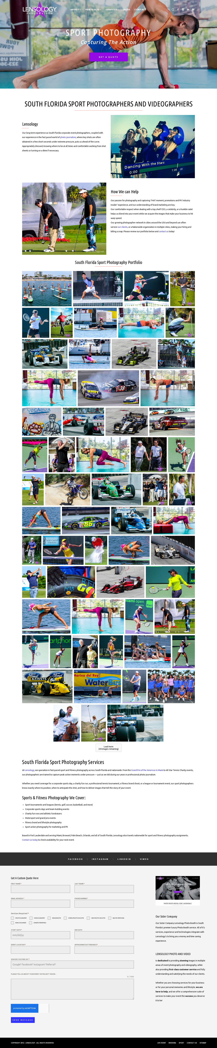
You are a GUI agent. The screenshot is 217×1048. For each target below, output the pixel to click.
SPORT (181, 1043)
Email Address (17, 898)
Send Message (22, 1020)
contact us (163, 231)
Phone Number (81, 898)
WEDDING (172, 1043)
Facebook (75, 859)
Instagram (100, 859)
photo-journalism (68, 137)
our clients (123, 227)
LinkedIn (124, 859)
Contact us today (30, 840)
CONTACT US (192, 1043)
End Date (78, 930)
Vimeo (144, 859)
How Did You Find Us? (20, 959)
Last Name (79, 884)
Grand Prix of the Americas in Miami (147, 770)
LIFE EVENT (161, 1043)
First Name (16, 884)
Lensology (29, 770)
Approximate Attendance (86, 945)
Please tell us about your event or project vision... (34, 974)
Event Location (18, 945)
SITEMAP (203, 1043)
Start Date (16, 930)
